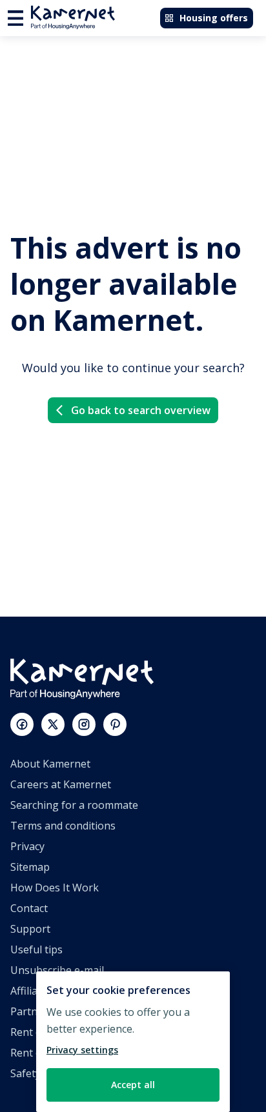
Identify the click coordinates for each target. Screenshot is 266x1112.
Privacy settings (82, 1050)
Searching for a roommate (74, 805)
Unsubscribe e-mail (57, 970)
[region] (133, 1041)
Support (30, 929)
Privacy (27, 846)
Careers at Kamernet (60, 784)
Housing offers (213, 18)
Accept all (133, 1084)
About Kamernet (50, 764)
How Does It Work (54, 887)
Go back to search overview (140, 410)
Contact (29, 908)
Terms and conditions (63, 826)
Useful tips (36, 949)
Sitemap (30, 867)
